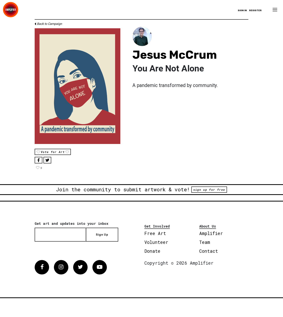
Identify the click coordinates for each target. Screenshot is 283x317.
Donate (152, 251)
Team (204, 242)
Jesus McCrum (174, 55)
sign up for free (209, 190)
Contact (208, 251)
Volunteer (156, 242)
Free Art (155, 233)
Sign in (242, 10)
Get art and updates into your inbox (71, 223)
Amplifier (211, 233)
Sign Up (102, 234)
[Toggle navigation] (275, 9)
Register (255, 10)
